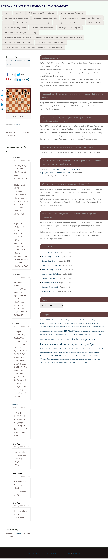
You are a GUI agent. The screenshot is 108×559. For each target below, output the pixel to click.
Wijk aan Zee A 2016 (65, 359)
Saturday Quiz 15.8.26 (50, 287)
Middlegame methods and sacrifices (68, 23)
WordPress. (77, 553)
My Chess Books (94, 23)
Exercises (70, 330)
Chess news (89, 326)
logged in (19, 533)
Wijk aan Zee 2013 (55, 359)
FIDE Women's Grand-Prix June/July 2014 (68, 335)
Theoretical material (61, 351)
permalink (19, 125)
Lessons (8, 23)
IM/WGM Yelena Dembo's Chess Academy (34, 6)
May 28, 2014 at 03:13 (21, 408)
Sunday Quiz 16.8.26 (50, 282)
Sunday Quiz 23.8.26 (50, 252)
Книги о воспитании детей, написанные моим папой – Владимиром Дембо (33, 47)
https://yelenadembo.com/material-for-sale (56, 172)
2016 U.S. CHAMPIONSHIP (94, 323)
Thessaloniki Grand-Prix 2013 (77, 352)
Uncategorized (92, 355)
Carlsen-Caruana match (79, 326)
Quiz (14, 65)
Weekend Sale (45, 359)
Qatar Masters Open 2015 (83, 345)
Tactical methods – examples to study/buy (20, 33)
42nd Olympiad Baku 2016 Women (78, 323)
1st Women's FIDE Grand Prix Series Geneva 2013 (51, 320)
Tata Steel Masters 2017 (60, 348)
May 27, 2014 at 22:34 (21, 326)
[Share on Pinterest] (9, 79)
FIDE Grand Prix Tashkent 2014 (51, 335)
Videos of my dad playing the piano (51, 42)
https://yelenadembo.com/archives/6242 (64, 169)
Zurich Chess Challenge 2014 (80, 362)
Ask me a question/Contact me (72, 13)
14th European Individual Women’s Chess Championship (77, 320)
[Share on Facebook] (9, 75)
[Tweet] (20, 75)
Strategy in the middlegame (69, 28)
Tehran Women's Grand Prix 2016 (93, 348)
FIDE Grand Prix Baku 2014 (83, 331)
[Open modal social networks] (28, 79)
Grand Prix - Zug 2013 (60, 339)
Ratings (99, 345)
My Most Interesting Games (15, 28)
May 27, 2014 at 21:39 (21, 160)
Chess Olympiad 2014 (99, 326)
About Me (19, 13)
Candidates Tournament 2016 (47, 326)
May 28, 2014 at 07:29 (21, 506)
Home (7, 13)
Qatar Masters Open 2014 (71, 345)
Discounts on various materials (16, 18)
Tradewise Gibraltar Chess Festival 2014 (75, 355)
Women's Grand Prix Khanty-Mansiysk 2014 (81, 359)
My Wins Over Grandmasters (42, 28)
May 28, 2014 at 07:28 (21, 447)
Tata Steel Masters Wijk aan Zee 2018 (76, 348)
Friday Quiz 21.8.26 (49, 261)
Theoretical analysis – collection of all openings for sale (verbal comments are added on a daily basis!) (43, 37)
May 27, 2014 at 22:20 (21, 277)
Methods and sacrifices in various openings (33, 23)
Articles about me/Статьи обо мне (42, 13)
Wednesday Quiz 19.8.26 (51, 269)
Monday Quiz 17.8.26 (50, 278)
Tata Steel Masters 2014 (49, 348)
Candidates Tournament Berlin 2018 (64, 326)
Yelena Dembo (14, 61)
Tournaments (59, 355)
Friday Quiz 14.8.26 (49, 291)
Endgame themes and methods (45, 18)
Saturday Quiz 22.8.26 (50, 256)
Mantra (68, 553)
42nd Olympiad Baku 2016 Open (61, 323)
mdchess (15, 405)
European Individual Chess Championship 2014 (52, 331)
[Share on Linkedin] (21, 79)
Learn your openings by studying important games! (82, 18)
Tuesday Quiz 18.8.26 (50, 274)
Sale (41, 348)
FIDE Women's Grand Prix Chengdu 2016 (88, 335)
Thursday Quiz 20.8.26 (51, 265)
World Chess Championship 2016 (64, 362)
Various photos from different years (18, 42)
